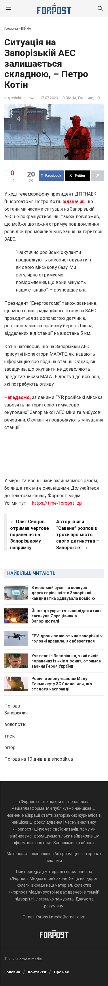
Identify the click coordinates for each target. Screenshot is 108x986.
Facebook (53, 176)
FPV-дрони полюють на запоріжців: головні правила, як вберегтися (67, 638)
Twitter (80, 176)
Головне (85, 98)
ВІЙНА (26, 29)
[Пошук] (100, 9)
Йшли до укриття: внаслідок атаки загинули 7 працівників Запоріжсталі (66, 615)
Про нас (61, 972)
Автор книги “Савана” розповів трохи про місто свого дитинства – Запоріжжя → (77, 534)
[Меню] (8, 8)
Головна (11, 29)
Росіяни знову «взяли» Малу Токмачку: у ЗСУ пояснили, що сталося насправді (61, 683)
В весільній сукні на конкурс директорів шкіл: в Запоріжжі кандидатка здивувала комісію (63, 592)
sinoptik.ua (62, 759)
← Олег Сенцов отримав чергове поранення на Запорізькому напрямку (29, 534)
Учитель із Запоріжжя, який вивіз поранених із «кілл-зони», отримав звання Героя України (66, 661)
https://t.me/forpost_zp (56, 503)
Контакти (37, 972)
